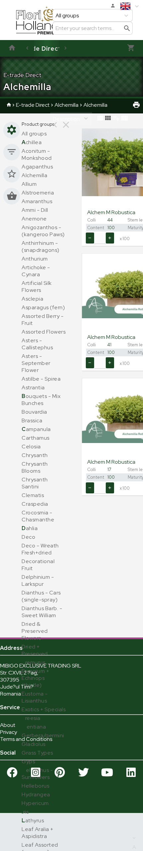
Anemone (34, 218)
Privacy (8, 732)
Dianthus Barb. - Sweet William (42, 612)
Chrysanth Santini (35, 483)
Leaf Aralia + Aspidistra (38, 833)
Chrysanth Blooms (35, 467)
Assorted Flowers (44, 331)
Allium (29, 183)
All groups (34, 133)
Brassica (32, 420)
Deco (28, 536)
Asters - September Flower (36, 363)
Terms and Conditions (26, 739)
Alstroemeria (38, 192)
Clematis (33, 495)
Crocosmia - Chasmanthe (38, 516)
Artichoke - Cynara (36, 271)
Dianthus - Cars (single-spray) (41, 596)
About (7, 725)
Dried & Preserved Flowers (35, 631)
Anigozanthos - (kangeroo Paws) (43, 231)
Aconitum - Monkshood (37, 154)
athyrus (33, 820)
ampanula (36, 429)
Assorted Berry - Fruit (43, 320)
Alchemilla (66, 104)
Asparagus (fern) (43, 307)
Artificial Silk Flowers (37, 287)
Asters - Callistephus (37, 344)
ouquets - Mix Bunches (41, 400)
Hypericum (35, 803)
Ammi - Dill (35, 210)
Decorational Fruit (38, 565)
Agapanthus (37, 166)
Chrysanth (35, 455)
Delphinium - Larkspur (38, 580)
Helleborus (35, 785)
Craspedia (35, 503)
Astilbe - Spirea (41, 378)
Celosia (31, 446)
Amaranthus (37, 201)
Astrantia (33, 387)
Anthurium (35, 258)
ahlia (30, 528)
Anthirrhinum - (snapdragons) (41, 247)
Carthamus (36, 437)
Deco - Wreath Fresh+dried (40, 549)
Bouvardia (34, 411)
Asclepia (32, 298)
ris (25, 811)
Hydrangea (36, 794)
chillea (32, 142)
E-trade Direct (38, 48)
